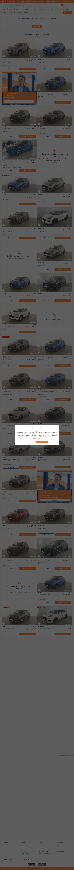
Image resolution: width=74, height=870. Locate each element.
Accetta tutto (42, 441)
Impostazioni (30, 441)
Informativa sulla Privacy (44, 436)
